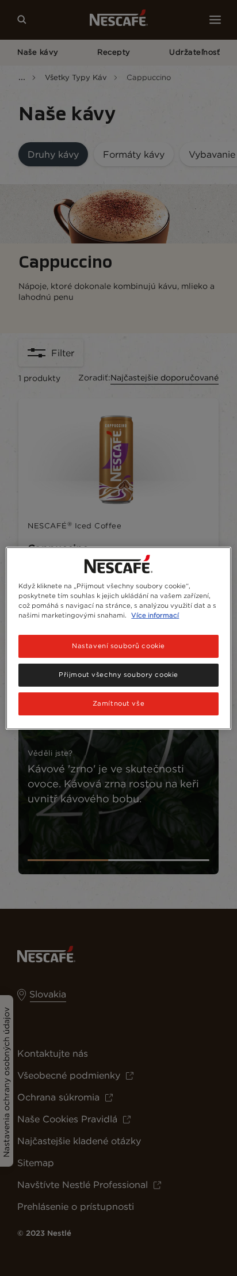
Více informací (155, 615)
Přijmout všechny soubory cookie (118, 675)
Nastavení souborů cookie (118, 646)
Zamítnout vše (118, 703)
